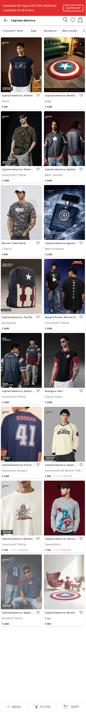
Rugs (33, 30)
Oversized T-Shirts (13, 30)
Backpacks (50, 30)
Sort (75, 707)
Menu (16, 707)
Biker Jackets (69, 30)
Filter (45, 707)
